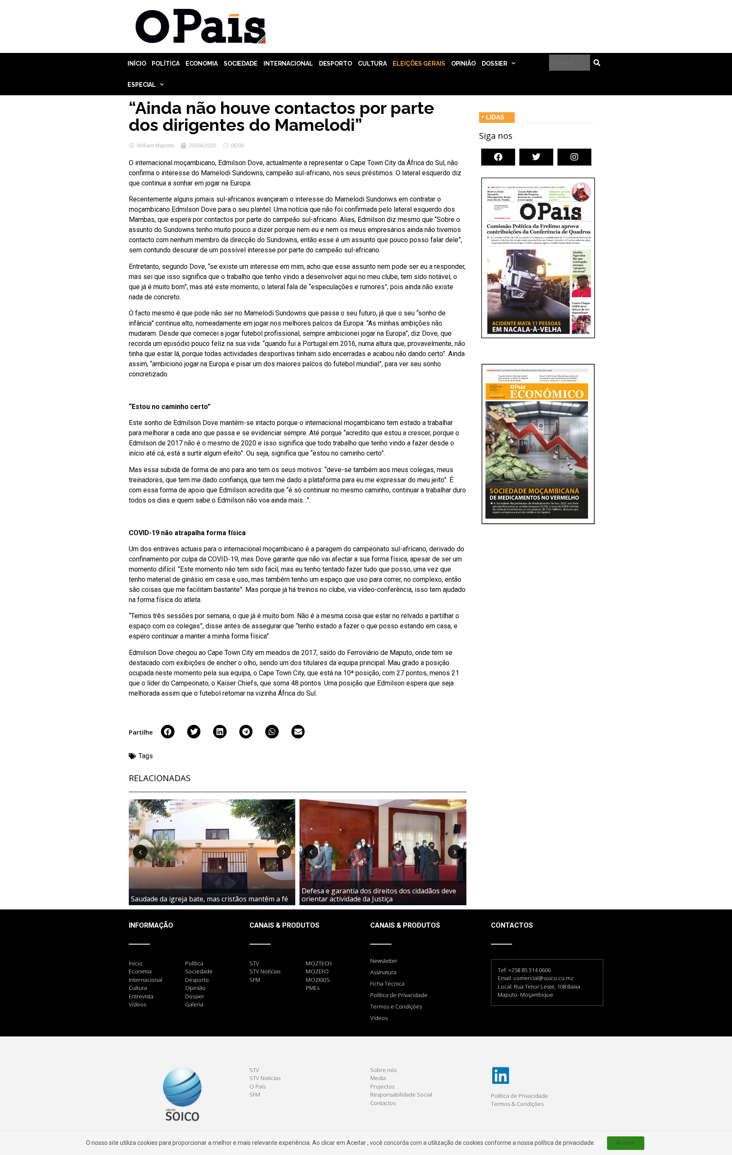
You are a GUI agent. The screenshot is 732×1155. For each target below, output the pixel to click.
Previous (140, 852)
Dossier (494, 63)
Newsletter (383, 960)
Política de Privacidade (398, 995)
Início (137, 63)
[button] (168, 731)
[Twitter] (536, 157)
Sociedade (241, 63)
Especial (142, 84)
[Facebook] (498, 157)
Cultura (372, 63)
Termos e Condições (396, 1006)
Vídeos (379, 1018)
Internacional (288, 63)
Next (284, 852)
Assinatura (383, 972)
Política (165, 63)
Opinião (463, 63)
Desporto (335, 63)
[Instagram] (574, 157)
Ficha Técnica (387, 983)
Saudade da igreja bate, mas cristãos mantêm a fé (209, 899)
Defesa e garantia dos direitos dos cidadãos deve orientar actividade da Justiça (379, 895)
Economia (202, 63)
